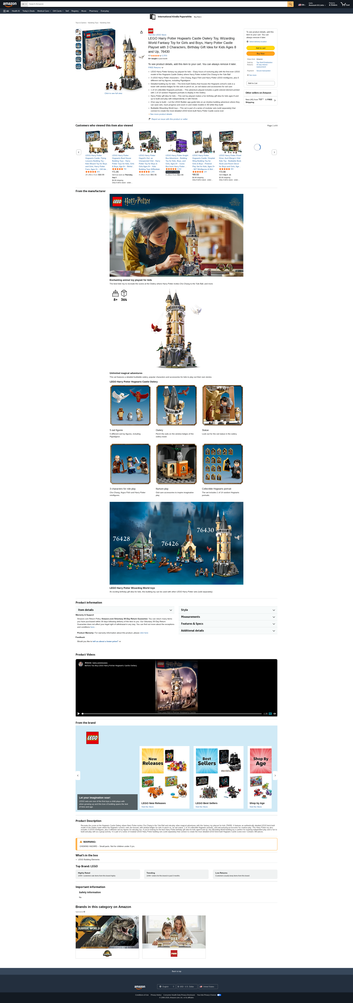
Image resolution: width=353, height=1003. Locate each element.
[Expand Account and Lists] (325, 5)
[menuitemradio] (270, 714)
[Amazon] (10, 4)
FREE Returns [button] (154, 67)
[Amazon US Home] (140, 987)
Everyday (105, 11)
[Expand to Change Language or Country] (305, 5)
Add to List (252, 83)
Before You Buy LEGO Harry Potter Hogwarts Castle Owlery (111, 665)
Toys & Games (81, 23)
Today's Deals (28, 11)
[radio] (78, 32)
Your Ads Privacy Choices (206, 995)
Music (83, 11)
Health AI (16, 11)
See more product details (161, 114)
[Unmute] (274, 713)
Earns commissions (100, 663)
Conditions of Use (142, 995)
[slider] (171, 713)
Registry (75, 11)
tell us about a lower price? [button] (106, 641)
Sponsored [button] (79, 912)
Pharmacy (93, 11)
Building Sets (105, 23)
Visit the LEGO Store (157, 35)
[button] (6, 11)
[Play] (78, 713)
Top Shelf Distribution (264, 62)
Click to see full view (113, 93)
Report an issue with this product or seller (170, 119)
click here (144, 633)
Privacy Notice (156, 995)
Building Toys (93, 23)
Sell (67, 11)
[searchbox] (157, 4)
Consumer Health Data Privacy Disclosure (179, 995)
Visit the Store (147, 807)
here (92, 627)
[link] (96, 162)
